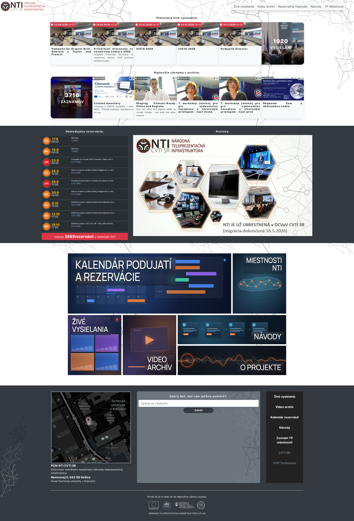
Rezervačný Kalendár (293, 6)
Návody (316, 6)
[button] (283, 43)
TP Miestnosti (334, 6)
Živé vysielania (244, 6)
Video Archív (266, 6)
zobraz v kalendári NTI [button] (85, 236)
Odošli (199, 410)
